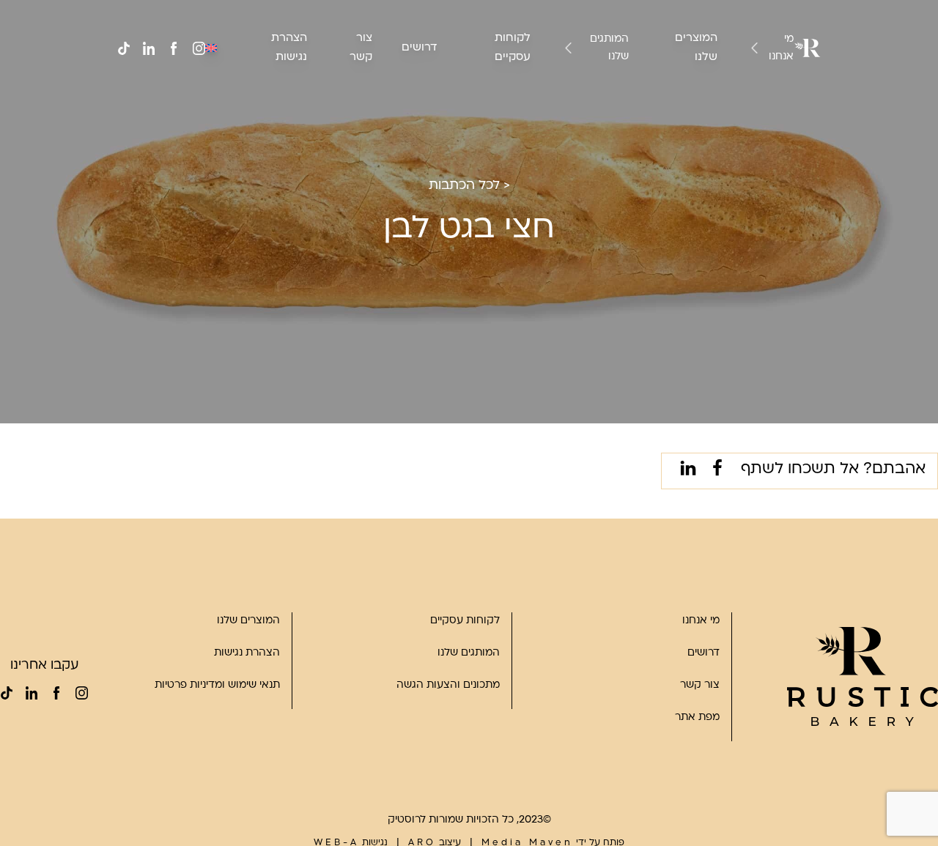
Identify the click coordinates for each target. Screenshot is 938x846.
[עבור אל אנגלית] (211, 47)
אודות (765, 83)
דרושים (419, 47)
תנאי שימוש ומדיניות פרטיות (217, 685)
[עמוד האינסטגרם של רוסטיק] (198, 48)
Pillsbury (593, 100)
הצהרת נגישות (247, 653)
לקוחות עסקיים (465, 621)
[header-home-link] (807, 48)
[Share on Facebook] (714, 471)
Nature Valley (581, 83)
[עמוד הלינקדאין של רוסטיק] (148, 48)
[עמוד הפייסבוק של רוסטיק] (173, 48)
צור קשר (700, 685)
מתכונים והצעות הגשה (448, 685)
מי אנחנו (781, 48)
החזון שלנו (755, 100)
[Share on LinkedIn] (685, 471)
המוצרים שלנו (248, 621)
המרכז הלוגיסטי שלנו (730, 136)
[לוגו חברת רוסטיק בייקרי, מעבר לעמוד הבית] (862, 676)
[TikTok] (123, 48)
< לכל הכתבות (469, 185)
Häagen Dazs (582, 118)
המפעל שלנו (750, 118)
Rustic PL (591, 136)
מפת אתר (697, 717)
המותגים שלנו (609, 48)
